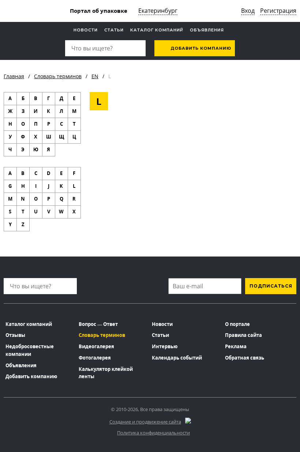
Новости (86, 30)
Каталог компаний (156, 30)
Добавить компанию (200, 48)
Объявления (207, 30)
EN (94, 76)
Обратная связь (244, 357)
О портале (237, 324)
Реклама (236, 346)
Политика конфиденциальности (153, 432)
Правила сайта (243, 335)
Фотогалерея (95, 357)
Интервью (164, 346)
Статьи (114, 30)
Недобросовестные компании (29, 350)
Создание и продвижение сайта (145, 421)
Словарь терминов (58, 76)
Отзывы (15, 335)
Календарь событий (177, 357)
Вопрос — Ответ (98, 324)
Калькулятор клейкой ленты (106, 373)
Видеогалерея (96, 346)
